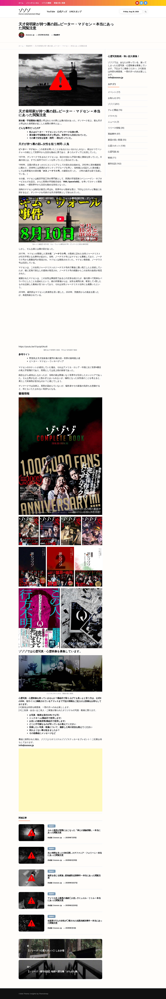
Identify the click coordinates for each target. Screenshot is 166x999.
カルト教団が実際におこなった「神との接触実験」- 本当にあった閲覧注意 (74, 831)
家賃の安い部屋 (59, 3)
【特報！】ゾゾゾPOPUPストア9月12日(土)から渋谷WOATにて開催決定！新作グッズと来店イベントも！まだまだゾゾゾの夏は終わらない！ (105, 995)
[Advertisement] (60, 764)
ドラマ (111, 115)
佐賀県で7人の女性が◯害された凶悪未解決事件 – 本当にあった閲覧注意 (75, 921)
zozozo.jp (30, 35)
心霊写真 (112, 151)
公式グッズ (62, 11)
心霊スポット (114, 145)
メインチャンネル (32, 3)
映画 (110, 157)
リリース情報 (114, 127)
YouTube (51, 11)
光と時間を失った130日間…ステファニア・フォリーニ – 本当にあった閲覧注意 (75, 853)
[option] (30, 994)
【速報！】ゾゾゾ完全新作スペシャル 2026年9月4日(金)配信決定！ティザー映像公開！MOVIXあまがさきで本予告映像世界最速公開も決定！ (34, 995)
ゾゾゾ (24, 10)
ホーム (21, 3)
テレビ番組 (113, 110)
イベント (112, 92)
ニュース (112, 121)
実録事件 (57, 35)
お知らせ (112, 98)
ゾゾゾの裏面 (46, 3)
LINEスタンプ (75, 11)
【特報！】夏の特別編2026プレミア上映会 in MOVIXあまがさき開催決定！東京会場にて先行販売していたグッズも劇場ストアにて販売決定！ (69, 995)
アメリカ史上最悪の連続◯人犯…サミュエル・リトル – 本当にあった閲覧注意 (74, 899)
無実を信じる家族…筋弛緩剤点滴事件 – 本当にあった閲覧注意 (74, 876)
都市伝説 (112, 163)
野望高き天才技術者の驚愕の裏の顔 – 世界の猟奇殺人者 (54, 358)
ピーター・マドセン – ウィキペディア (46, 361)
